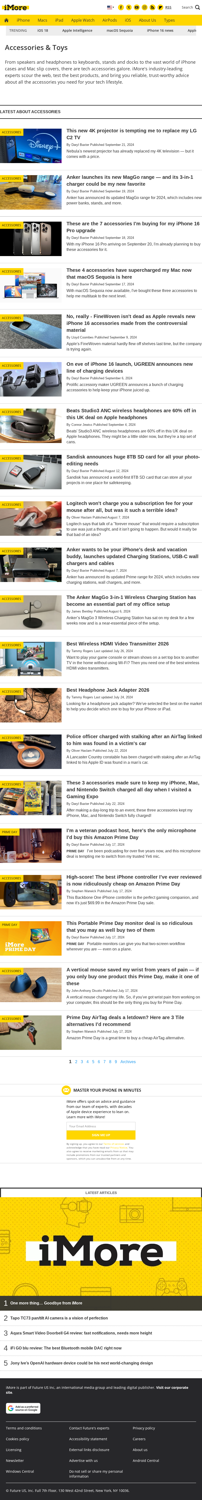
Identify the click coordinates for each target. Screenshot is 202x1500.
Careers (139, 1439)
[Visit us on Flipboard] (160, 7)
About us (140, 1449)
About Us (147, 20)
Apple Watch (83, 20)
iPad (59, 20)
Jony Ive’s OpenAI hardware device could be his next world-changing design (81, 1363)
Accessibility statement (88, 1439)
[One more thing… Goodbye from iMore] (101, 1254)
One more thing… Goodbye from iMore (46, 1303)
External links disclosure (89, 1449)
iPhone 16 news (160, 30)
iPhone (23, 20)
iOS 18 (42, 30)
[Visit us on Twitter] (129, 7)
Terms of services (114, 1144)
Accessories (11, 132)
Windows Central (20, 1471)
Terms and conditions (24, 1428)
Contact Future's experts (89, 1428)
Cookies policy (17, 1439)
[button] (191, 7)
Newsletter (15, 1460)
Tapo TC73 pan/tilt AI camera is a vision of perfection (59, 1318)
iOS (128, 20)
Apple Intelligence (77, 30)
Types (169, 20)
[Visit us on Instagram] (145, 7)
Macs (42, 20)
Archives (128, 1062)
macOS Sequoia (120, 30)
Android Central (146, 1460)
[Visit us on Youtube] (137, 7)
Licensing (13, 1449)
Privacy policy (144, 1428)
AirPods (109, 20)
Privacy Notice (118, 1147)
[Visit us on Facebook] (121, 7)
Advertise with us (83, 1460)
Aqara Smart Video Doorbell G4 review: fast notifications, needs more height (81, 1333)
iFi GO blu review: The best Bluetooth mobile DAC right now (65, 1348)
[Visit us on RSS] (152, 7)
